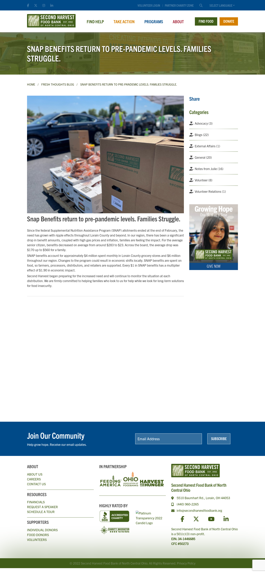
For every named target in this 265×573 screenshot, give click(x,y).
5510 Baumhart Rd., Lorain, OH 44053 (203, 498)
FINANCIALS (36, 502)
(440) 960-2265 (188, 504)
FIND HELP (95, 21)
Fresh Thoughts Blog (57, 84)
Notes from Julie (209, 169)
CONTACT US (36, 484)
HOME (31, 84)
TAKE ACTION (124, 21)
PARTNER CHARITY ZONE (179, 5)
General (203, 157)
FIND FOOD (206, 21)
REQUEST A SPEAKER (42, 507)
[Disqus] (105, 349)
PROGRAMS (153, 21)
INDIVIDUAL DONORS (42, 530)
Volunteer (203, 180)
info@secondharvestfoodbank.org (199, 510)
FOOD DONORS (38, 535)
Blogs (202, 135)
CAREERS (34, 479)
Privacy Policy (186, 563)
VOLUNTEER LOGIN (149, 5)
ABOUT (178, 21)
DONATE (228, 21)
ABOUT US (34, 474)
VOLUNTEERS (37, 540)
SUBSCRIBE (219, 438)
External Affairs (207, 146)
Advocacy (204, 123)
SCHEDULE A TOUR (41, 512)
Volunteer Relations (210, 191)
